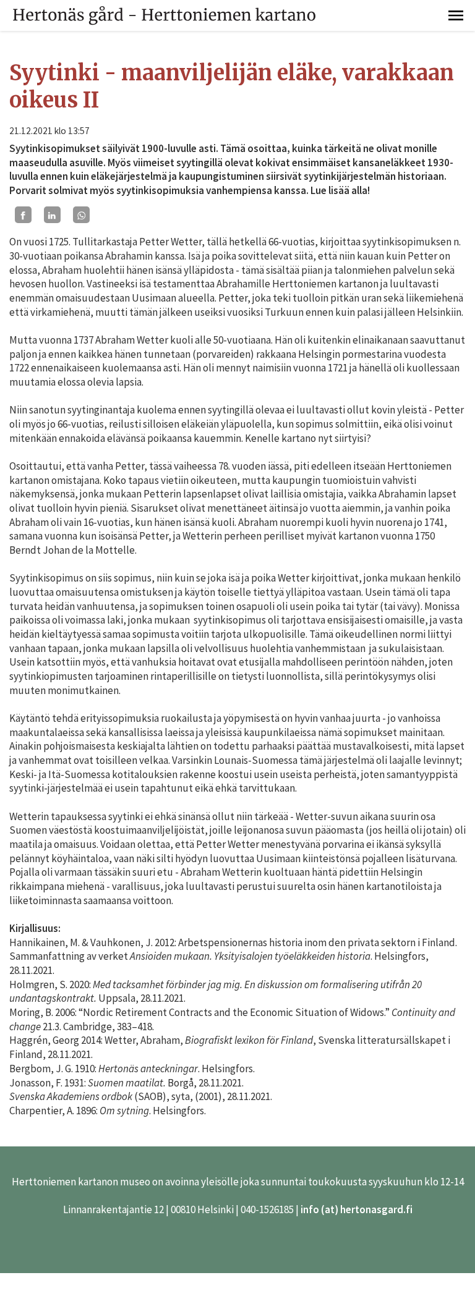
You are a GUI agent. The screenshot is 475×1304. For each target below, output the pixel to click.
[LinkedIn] (52, 215)
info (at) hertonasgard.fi (357, 1209)
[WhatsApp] (81, 215)
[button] (456, 15)
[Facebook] (23, 215)
